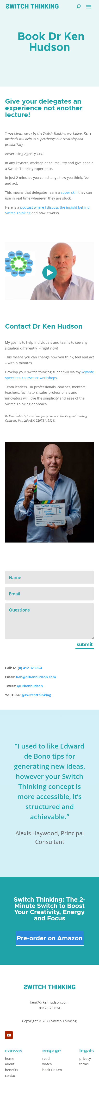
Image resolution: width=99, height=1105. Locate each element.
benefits (11, 1070)
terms (84, 1064)
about (9, 1064)
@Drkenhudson (30, 686)
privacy (85, 1058)
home (9, 1058)
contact (11, 1075)
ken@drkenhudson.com (36, 677)
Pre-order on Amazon (49, 938)
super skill (69, 192)
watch (47, 1064)
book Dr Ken (52, 1070)
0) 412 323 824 (31, 668)
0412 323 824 (49, 1008)
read (46, 1058)
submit (85, 644)
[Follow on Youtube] (9, 1035)
